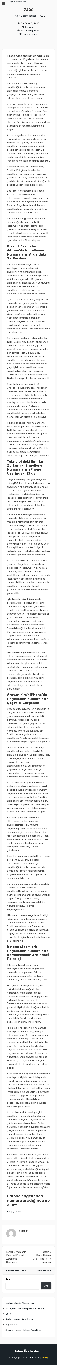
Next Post (42, 1270)
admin (32, 27)
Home (15, 15)
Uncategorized (29, 15)
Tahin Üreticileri (18, 1)
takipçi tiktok (14, 1211)
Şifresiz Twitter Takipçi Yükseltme (23, 1330)
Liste (8, 1313)
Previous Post (17, 1270)
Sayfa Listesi (12, 1324)
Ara (7, 1279)
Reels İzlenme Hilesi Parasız (20, 1319)
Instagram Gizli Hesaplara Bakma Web (25, 1308)
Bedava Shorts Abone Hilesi (20, 1303)
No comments (30, 34)
